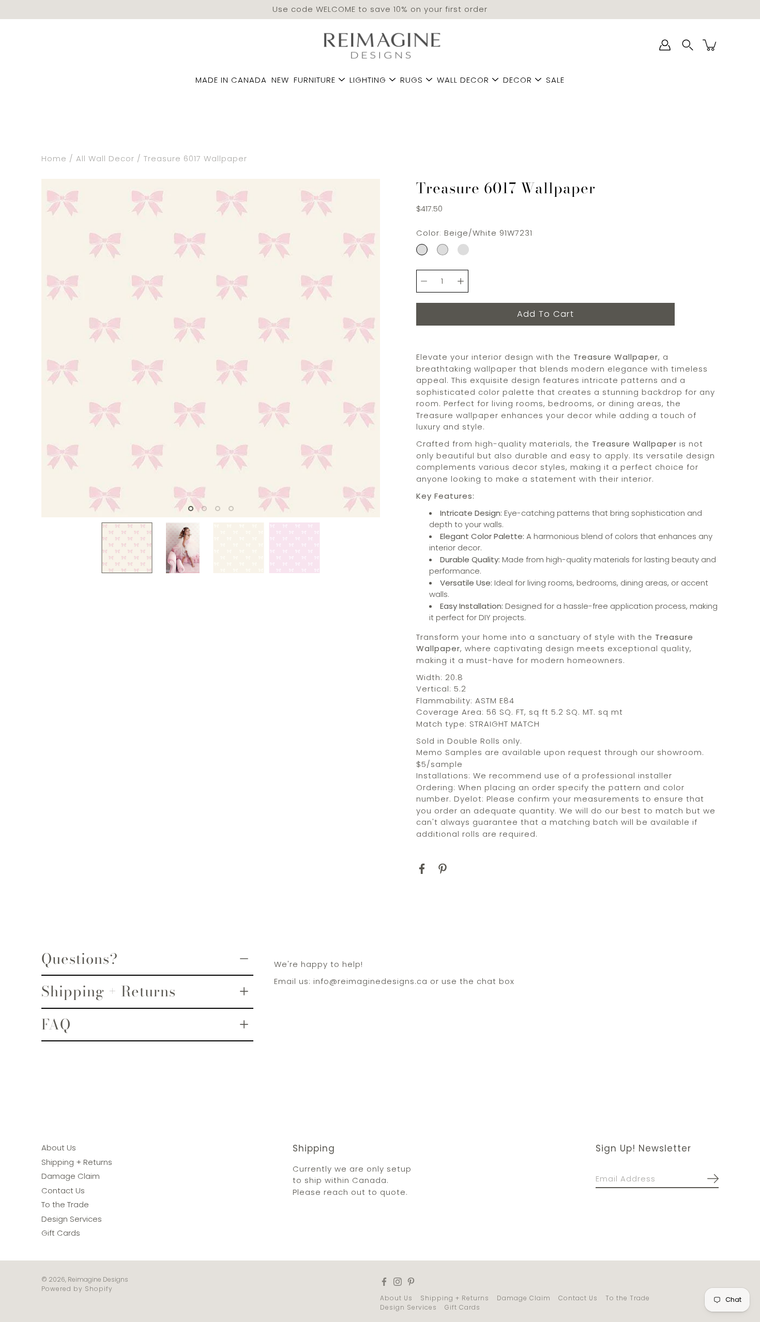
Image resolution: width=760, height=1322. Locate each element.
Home (54, 158)
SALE (555, 79)
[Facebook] (422, 868)
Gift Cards (60, 1232)
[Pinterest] (442, 868)
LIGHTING (367, 79)
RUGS (411, 79)
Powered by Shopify (77, 1288)
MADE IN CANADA (231, 79)
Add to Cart (545, 313)
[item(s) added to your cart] (710, 45)
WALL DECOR (463, 79)
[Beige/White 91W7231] (422, 249)
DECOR (517, 79)
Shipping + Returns (108, 991)
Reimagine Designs (98, 1278)
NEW (280, 79)
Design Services (71, 1218)
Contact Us (63, 1190)
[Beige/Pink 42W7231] (463, 249)
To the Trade (65, 1204)
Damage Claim (70, 1176)
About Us (58, 1147)
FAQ (56, 1024)
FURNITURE (315, 79)
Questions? (79, 958)
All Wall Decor (105, 158)
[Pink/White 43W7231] (442, 249)
